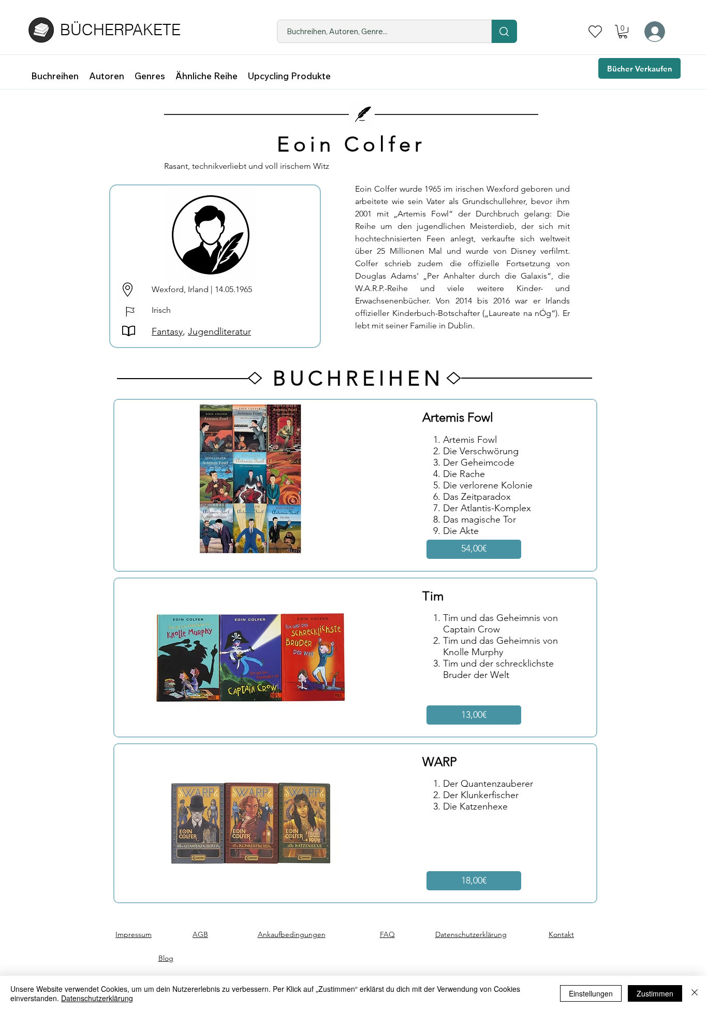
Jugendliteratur (219, 331)
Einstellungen (591, 993)
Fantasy (167, 331)
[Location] (504, 31)
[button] (623, 31)
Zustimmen (655, 993)
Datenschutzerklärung (97, 998)
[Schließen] (694, 993)
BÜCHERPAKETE (120, 29)
